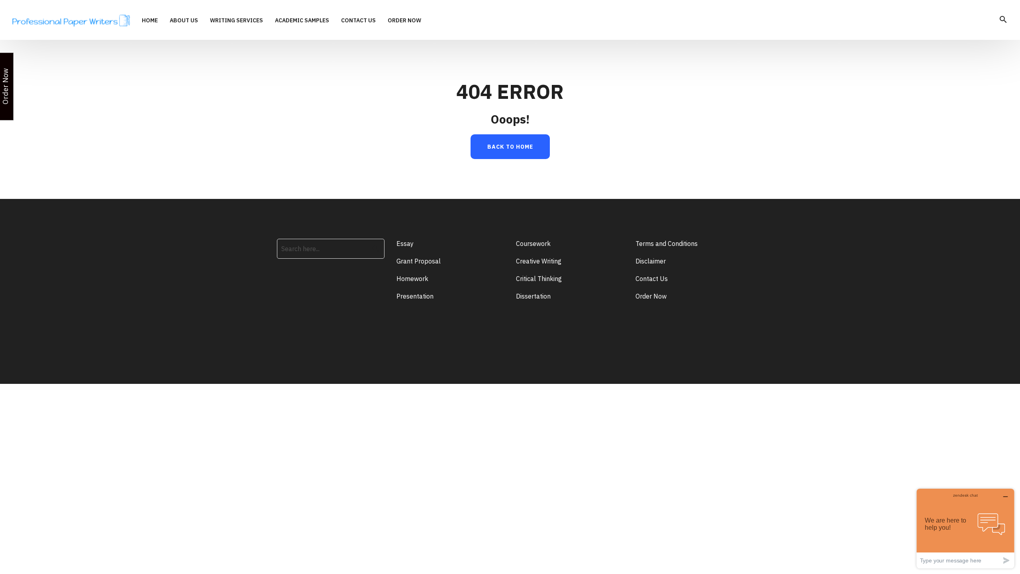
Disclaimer (651, 261)
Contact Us (358, 21)
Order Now (404, 21)
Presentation (415, 296)
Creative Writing (538, 261)
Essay (405, 244)
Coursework (533, 244)
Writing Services (236, 21)
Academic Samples (302, 21)
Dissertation (533, 296)
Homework (412, 279)
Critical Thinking (539, 279)
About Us (184, 21)
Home (150, 21)
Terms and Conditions (667, 244)
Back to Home (510, 146)
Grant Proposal (418, 261)
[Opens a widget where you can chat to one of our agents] (965, 528)
